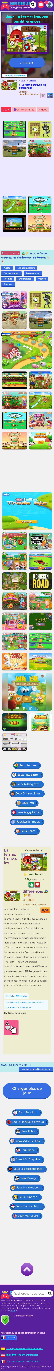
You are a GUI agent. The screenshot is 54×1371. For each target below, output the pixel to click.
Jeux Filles (28, 1131)
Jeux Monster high (28, 1206)
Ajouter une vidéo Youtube (35, 1069)
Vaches (42, 279)
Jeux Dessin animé (28, 1140)
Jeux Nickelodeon (28, 1187)
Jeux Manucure (28, 1215)
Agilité (7, 268)
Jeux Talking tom (28, 784)
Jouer (27, 62)
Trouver (8, 284)
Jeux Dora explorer (28, 793)
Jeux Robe (28, 1150)
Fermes (8, 279)
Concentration (11, 273)
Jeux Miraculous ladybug (28, 1121)
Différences (25, 279)
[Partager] (50, 95)
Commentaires (24, 109)
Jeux (6, 109)
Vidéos (43, 109)
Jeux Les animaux (28, 821)
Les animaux (32, 273)
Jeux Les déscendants (28, 1168)
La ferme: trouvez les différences (23, 1361)
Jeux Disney (28, 1178)
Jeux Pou (28, 802)
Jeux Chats (28, 831)
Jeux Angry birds (28, 812)
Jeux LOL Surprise (28, 1159)
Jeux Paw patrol (28, 774)
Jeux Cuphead (28, 1197)
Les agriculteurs (26, 268)
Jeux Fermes (28, 765)
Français (11, 1337)
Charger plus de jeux (27, 1090)
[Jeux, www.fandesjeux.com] (18, 5)
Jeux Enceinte (28, 1112)
